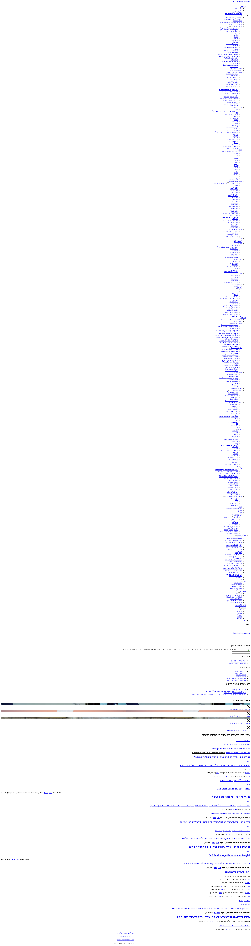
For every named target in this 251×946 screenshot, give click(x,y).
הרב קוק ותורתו (237, 516)
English (240, 613)
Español (239, 617)
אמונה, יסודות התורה (232, 74)
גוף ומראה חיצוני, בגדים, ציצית (233, 565)
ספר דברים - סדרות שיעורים (237, 664)
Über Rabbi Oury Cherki (234, 602)
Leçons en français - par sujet (229, 28)
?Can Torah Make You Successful (233, 788)
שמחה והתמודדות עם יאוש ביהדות (234, 925)
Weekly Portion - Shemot (230, 356)
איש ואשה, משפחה (232, 422)
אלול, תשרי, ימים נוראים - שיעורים (236, 678)
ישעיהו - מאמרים (233, 487)
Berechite (235, 35)
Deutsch (239, 618)
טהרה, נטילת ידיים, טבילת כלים (232, 569)
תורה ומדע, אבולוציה (232, 77)
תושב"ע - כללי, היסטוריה (230, 231)
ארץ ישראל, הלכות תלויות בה (233, 554)
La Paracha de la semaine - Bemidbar (226, 335)
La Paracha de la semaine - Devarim (227, 337)
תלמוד (236, 500)
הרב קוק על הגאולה (232, 311)
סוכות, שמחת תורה (232, 457)
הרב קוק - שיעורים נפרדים (230, 314)
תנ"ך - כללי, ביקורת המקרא (230, 151)
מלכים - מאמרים (233, 486)
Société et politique (232, 53)
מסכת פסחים (234, 194)
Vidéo (14, 859)
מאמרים (243, 318)
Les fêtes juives (233, 33)
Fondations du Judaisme (231, 339)
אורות (236, 289)
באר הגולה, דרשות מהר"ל (230, 266)
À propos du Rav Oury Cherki (232, 595)
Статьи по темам (232, 374)
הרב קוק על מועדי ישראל (230, 307)
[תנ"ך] (238, 150)
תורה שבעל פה (234, 503)
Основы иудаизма (232, 381)
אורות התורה (234, 293)
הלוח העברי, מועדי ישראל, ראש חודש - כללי (225, 111)
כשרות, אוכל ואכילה (236, 567)
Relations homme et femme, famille (227, 54)
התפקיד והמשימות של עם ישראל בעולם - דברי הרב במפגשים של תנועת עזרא (215, 765)
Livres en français (236, 584)
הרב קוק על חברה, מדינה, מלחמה (228, 531)
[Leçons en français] (230, 26)
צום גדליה (235, 136)
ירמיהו (236, 171)
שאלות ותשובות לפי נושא (234, 539)
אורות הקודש (234, 291)
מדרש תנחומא (234, 189)
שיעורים (243, 15)
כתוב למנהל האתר (236, 12)
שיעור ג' (248, 886)
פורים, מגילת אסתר (232, 148)
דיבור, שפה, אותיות (232, 81)
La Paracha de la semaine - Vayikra (227, 334)
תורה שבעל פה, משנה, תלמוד (233, 496)
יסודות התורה (234, 404)
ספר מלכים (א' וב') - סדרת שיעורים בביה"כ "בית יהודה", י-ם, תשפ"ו (218, 847)
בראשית (235, 153)
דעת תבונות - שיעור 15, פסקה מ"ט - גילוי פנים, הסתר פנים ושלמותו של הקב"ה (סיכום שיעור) (218, 694)
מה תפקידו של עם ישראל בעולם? (240, 709)
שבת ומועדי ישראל (236, 107)
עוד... (119, 649)
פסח (237, 113)
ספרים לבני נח (238, 590)
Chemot (236, 37)
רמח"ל (240, 273)
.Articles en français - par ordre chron (226, 326)
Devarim (235, 42)
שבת (237, 109)
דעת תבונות (234, 279)
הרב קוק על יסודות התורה (230, 526)
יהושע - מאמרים (233, 480)
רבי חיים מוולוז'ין (237, 286)
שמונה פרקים (234, 245)
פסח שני (236, 120)
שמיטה (236, 415)
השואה (236, 418)
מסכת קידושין (234, 215)
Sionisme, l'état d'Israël (231, 51)
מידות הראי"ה (234, 521)
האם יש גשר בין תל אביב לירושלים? (239, 716)
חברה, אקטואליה (233, 83)
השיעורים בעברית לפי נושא (234, 17)
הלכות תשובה (234, 252)
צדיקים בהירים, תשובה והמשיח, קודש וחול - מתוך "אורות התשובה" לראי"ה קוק (213, 917)
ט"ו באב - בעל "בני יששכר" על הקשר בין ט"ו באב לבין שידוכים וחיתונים (217, 863)
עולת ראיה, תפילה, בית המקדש (229, 298)
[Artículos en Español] (228, 390)
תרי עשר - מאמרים (232, 493)
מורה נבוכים (234, 256)
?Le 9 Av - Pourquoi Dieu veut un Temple (229, 855)
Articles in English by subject (229, 349)
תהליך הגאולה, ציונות (232, 411)
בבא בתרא (235, 219)
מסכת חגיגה (234, 208)
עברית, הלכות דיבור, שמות (234, 546)
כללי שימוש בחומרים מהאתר (233, 14)
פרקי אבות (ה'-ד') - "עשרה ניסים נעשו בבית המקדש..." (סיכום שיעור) (225, 691)
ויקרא (236, 157)
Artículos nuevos (233, 394)
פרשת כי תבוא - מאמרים (238, 662)
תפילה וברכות (238, 238)
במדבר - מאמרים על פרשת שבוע (228, 477)
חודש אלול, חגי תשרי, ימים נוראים (228, 450)
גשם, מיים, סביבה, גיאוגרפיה (230, 100)
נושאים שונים (234, 106)
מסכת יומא (235, 197)
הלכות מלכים (234, 254)
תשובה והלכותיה (233, 79)
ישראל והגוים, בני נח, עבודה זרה (228, 417)
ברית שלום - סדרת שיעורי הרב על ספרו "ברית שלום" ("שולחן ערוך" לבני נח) (215, 822)
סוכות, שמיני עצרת (232, 139)
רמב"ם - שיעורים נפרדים (231, 258)
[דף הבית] (240, 7)
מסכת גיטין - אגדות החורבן (230, 213)
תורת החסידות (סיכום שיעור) (237, 689)
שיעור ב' (247, 883)
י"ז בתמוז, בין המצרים (232, 127)
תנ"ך (240, 150)
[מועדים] (237, 429)
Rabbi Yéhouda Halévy (231, 58)
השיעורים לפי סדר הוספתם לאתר (232, 19)
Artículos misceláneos (231, 401)
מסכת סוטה (234, 212)
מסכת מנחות (234, 226)
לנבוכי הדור (235, 303)
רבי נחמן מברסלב (237, 284)
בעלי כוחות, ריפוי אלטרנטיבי (233, 574)
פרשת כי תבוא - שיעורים (238, 660)
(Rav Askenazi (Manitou (230, 65)
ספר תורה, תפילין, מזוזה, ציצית (229, 98)
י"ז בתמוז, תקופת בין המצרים (229, 445)
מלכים (236, 167)
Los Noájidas (234, 399)
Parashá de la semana (231, 395)
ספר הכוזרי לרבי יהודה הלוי (234, 508)
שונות (236, 427)
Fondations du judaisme (231, 47)
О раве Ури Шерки (236, 599)
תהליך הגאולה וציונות (232, 84)
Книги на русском (236, 588)
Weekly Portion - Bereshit (230, 355)
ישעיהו (236, 169)
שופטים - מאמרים (233, 482)
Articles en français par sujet (229, 325)
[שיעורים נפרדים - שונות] (227, 72)
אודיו (217, 773)
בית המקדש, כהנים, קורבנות (230, 91)
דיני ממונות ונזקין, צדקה (235, 572)
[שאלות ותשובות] (236, 535)
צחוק (237, 424)
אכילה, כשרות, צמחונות (231, 97)
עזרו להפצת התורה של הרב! (125, 933)
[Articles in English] (230, 348)
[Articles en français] (230, 323)
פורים (236, 466)
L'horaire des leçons (232, 31)
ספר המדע (235, 250)
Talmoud (235, 45)
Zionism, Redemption (231, 367)
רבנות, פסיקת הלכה (232, 235)
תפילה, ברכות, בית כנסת (235, 549)
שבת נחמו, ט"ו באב (232, 130)
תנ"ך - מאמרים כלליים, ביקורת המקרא (226, 470)
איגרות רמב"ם (234, 249)
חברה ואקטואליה (233, 410)
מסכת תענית (234, 203)
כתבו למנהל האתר (125, 936)
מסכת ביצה (235, 201)
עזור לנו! (239, 10)
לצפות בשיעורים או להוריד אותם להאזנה (238, 753)
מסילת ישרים (234, 275)
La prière (235, 49)
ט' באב (236, 129)
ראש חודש (235, 431)
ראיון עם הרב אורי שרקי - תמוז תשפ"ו (235, 693)
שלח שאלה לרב (237, 537)
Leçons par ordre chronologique (228, 30)
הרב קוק (239, 288)
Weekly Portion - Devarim (230, 362)
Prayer (236, 364)
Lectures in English (236, 68)
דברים (236, 160)
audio (50, 793)
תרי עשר (235, 174)
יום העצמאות (234, 118)
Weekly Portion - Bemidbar (229, 360)
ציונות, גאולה (238, 553)
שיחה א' (247, 773)
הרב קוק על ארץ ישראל (231, 312)
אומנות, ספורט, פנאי (232, 102)
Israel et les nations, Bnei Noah (228, 56)
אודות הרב (243, 592)
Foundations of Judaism (231, 365)
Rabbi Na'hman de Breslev (230, 61)
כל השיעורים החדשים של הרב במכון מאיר (231, 748)
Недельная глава (232, 379)
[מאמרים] (240, 318)
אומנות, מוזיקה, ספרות (235, 577)
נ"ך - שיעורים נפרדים (232, 180)
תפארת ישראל (234, 263)
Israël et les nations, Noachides (228, 341)
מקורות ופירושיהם (237, 544)
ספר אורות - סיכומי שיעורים (230, 517)
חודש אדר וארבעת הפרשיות (229, 146)
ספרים (244, 581)
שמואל (236, 166)
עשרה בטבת (234, 461)
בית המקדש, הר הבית (235, 556)
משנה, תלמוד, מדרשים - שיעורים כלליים (226, 183)
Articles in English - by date (229, 351)
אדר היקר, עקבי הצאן (231, 296)
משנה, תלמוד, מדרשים (235, 182)
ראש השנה (235, 134)
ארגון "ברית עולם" (240, 606)
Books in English (237, 586)
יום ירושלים (235, 121)
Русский (239, 615)
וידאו (236, 809)
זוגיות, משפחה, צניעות (231, 93)
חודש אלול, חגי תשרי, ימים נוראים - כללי (226, 132)
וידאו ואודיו (247, 761)
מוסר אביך (235, 300)
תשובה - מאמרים (241, 676)
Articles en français (236, 323)
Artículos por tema (232, 392)
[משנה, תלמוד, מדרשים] (228, 182)
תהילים (236, 176)
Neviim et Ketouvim (232, 44)
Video (46, 793)
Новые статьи (233, 376)
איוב (237, 178)
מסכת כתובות (234, 210)
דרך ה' (236, 277)
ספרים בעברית (238, 583)
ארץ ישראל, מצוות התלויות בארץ (228, 90)
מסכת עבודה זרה (233, 222)
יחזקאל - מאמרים (233, 491)
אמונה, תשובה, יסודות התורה (233, 542)
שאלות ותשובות (241, 535)
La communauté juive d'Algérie (228, 342)
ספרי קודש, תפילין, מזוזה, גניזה (233, 570)
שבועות (236, 123)
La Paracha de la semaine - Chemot (227, 332)
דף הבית (243, 7)
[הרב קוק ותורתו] (232, 516)
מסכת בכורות (234, 227)
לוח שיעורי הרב (237, 21)
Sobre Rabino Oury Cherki (234, 600)
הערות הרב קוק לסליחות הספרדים (240, 723)
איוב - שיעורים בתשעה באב (237, 872)
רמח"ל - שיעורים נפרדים (231, 282)
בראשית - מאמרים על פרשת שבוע (228, 471)
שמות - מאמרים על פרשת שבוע (228, 473)
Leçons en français (236, 26)
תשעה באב (235, 447)
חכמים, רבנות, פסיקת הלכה (234, 547)
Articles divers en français (230, 346)
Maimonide (234, 60)
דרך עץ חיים (234, 280)
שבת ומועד (239, 551)
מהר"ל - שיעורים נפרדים (231, 272)
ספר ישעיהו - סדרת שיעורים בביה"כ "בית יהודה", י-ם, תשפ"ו (222, 757)
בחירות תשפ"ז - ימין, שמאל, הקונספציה (238, 730)
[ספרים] (241, 581)
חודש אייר (235, 116)
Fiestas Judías (234, 397)
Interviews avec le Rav (231, 344)
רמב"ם (240, 243)
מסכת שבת (235, 192)
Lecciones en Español (235, 70)
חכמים (236, 501)
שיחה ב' (248, 776)
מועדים (240, 429)
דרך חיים (235, 268)
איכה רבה (235, 187)
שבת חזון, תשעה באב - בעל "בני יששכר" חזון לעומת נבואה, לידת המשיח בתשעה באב (211, 908)
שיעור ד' (247, 889)
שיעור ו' (248, 896)
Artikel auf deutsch (236, 388)
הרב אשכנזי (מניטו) (236, 316)
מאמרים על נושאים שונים (234, 402)
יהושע (236, 162)
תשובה (236, 408)
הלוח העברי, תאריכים (235, 576)
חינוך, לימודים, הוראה (235, 561)
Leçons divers (234, 67)
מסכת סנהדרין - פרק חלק (230, 220)
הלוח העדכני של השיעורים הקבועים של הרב (237, 744)
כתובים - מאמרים (233, 494)
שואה (236, 88)
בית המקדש (234, 413)
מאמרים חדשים (237, 321)
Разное (236, 387)
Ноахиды (235, 385)
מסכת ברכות (234, 190)
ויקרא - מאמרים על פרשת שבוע (228, 475)
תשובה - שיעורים (241, 675)
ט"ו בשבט (235, 144)
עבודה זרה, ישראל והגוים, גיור (233, 560)
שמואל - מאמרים (233, 484)
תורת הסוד (235, 233)
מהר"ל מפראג (238, 259)
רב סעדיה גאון (238, 240)
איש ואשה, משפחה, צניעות (234, 563)
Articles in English (236, 348)
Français (239, 611)
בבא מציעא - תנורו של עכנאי (229, 217)
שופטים (236, 164)
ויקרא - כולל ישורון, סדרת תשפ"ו (235, 780)
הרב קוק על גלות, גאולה (231, 530)
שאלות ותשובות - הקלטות (230, 104)
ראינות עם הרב (233, 425)
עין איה (236, 295)
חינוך (237, 95)
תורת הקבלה (234, 505)
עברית (240, 610)
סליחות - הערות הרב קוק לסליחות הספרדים (230, 813)
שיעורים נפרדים (245, 904)
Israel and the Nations (231, 369)
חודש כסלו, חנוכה (233, 141)
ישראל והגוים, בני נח (232, 86)
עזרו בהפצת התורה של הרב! (241, 628)
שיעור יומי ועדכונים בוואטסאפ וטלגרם (231, 22)
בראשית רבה (234, 185)
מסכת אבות (234, 224)
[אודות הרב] (239, 592)
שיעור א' (247, 879)
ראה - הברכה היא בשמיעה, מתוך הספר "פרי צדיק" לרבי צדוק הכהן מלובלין (215, 838)
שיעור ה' (247, 893)
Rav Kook (235, 63)
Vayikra (236, 38)
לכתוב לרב (243, 604)
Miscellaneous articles (231, 371)
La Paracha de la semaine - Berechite (227, 330)
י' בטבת (236, 143)
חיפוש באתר (238, 8)
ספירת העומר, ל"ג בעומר (231, 114)
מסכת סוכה (235, 199)
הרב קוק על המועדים (232, 524)
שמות (236, 155)
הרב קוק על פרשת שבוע (231, 305)
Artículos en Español (235, 390)
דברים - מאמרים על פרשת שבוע (228, 478)
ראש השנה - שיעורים (240, 671)
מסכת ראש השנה (233, 196)
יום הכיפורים (234, 137)
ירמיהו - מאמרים (233, 489)
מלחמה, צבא (244, 900)
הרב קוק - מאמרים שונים (231, 533)
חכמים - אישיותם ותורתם (230, 236)
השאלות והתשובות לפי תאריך (233, 540)
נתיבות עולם (234, 270)
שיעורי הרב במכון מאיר (235, 24)
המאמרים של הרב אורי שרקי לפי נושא (231, 319)
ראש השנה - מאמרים (240, 673)
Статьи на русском (236, 372)
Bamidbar (235, 40)
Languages (242, 608)
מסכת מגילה (234, 204)
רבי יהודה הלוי (238, 242)
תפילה (240, 507)
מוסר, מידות (234, 75)
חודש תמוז (235, 125)
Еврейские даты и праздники (228, 378)
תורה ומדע (235, 406)
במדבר (236, 159)
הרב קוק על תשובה (232, 309)
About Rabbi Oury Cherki (234, 597)
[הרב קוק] (236, 288)
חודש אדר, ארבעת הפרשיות (229, 464)
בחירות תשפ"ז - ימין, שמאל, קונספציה (232, 830)
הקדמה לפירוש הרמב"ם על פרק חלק (227, 247)
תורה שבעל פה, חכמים (235, 229)
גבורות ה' (235, 261)
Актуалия (235, 383)
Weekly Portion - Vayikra (230, 358)
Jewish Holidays (233, 353)
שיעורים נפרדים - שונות (235, 72)
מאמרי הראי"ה (234, 302)
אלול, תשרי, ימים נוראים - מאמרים (236, 680)
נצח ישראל (235, 265)
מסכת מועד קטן (233, 206)
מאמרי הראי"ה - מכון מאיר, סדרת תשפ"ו (231, 797)
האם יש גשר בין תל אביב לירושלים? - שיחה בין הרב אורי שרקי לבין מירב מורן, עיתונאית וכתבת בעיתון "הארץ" (200, 805)
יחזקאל (236, 173)
